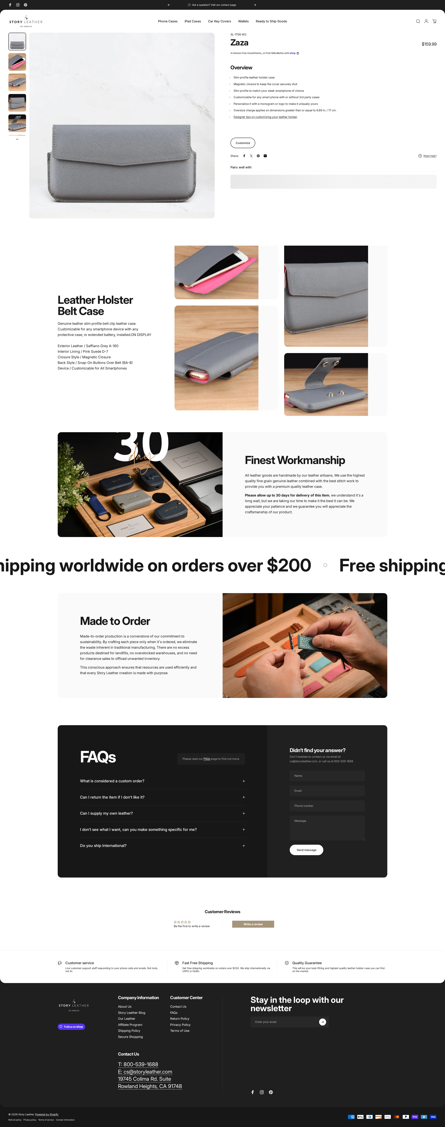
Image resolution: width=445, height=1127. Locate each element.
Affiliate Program (130, 1024)
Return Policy (179, 1018)
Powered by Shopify (46, 1114)
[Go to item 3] (17, 82)
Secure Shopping (130, 1036)
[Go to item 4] (17, 103)
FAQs (207, 758)
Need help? (430, 155)
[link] (144, 1079)
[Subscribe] (322, 1022)
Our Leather (126, 1018)
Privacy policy (29, 1120)
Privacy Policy (180, 1024)
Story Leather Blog (131, 1012)
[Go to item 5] (17, 123)
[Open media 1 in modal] (122, 125)
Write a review (253, 924)
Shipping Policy (129, 1030)
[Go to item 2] (17, 62)
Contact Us (178, 1006)
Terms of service (46, 1120)
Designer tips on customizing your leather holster (265, 117)
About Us (124, 1006)
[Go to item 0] (17, 41)
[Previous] (169, 5)
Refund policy (14, 1120)
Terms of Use (179, 1030)
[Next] (255, 5)
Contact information (65, 1120)
